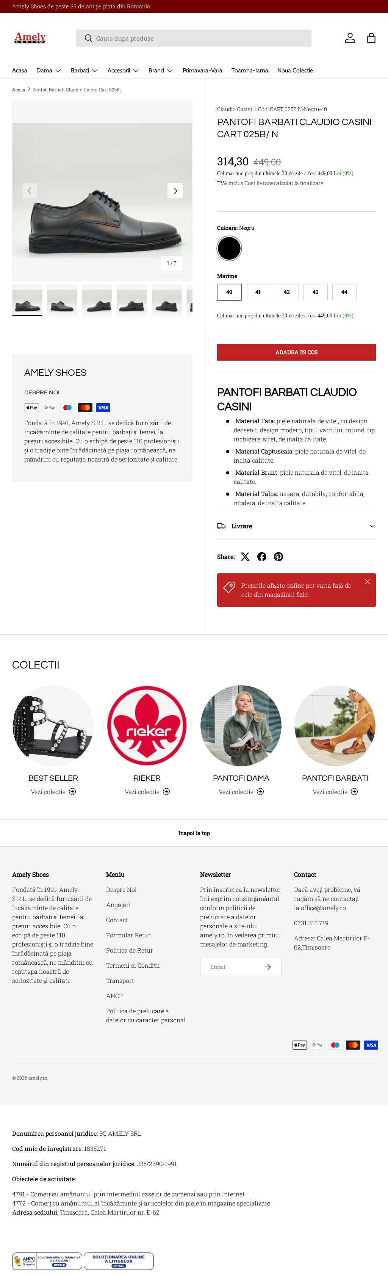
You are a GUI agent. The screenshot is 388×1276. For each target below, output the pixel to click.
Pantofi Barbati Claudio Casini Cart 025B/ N (78, 89)
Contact (117, 920)
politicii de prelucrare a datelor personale (228, 917)
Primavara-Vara (202, 70)
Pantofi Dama (241, 778)
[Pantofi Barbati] (334, 725)
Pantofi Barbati (335, 778)
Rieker (147, 778)
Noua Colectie (295, 70)
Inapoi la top (194, 833)
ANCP (114, 996)
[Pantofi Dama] (241, 725)
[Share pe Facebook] (261, 556)
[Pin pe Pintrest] (278, 556)
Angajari (118, 905)
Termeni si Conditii (133, 965)
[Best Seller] (53, 725)
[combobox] (194, 38)
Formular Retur (128, 935)
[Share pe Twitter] (245, 556)
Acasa (19, 70)
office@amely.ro (323, 908)
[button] (371, 38)
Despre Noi (121, 889)
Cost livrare (258, 183)
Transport (120, 980)
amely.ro (37, 1078)
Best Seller (53, 778)
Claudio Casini (234, 109)
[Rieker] (147, 725)
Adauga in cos (296, 352)
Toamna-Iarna (250, 70)
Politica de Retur (129, 950)
